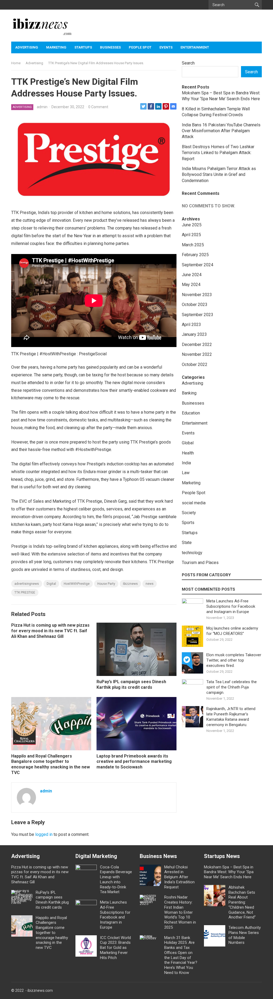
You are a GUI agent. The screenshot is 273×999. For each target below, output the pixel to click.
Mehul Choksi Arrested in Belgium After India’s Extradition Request (179, 877)
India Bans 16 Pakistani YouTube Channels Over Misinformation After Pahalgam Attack (221, 130)
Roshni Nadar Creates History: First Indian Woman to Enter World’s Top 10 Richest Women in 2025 (180, 912)
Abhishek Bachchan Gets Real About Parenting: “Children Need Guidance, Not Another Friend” (242, 902)
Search (188, 63)
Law (186, 472)
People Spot (140, 47)
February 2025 (195, 254)
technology (192, 552)
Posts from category (206, 575)
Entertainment (194, 47)
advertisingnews (26, 584)
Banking (189, 393)
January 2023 (194, 334)
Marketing (56, 47)
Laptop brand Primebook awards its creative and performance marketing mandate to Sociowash (134, 762)
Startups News (222, 856)
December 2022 (197, 344)
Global (188, 442)
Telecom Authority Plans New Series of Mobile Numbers (244, 935)
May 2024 (191, 284)
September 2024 (197, 264)
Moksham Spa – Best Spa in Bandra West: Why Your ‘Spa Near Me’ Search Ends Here (229, 872)
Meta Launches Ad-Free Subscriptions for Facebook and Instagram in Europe (230, 606)
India (186, 462)
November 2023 (197, 294)
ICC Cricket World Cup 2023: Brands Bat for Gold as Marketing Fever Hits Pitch (115, 947)
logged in (44, 834)
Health (188, 453)
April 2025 (191, 234)
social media (194, 502)
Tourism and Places (200, 562)
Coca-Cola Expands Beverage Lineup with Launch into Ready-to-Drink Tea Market (116, 880)
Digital (51, 584)
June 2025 (192, 224)
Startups (83, 47)
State (187, 542)
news (150, 584)
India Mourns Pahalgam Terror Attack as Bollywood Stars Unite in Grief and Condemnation (219, 174)
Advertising (26, 47)
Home (16, 63)
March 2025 (193, 244)
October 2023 (194, 304)
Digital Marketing (96, 856)
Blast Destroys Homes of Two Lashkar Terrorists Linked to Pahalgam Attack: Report (218, 152)
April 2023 (191, 324)
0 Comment (98, 107)
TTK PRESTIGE (24, 592)
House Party (106, 584)
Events (165, 47)
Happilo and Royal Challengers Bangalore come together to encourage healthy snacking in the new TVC (50, 764)
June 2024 (192, 274)
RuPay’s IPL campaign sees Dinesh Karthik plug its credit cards (131, 684)
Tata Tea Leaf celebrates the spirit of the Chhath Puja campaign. (231, 687)
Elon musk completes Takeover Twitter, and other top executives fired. (233, 660)
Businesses (110, 47)
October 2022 (194, 364)
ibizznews (130, 584)
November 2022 (197, 354)
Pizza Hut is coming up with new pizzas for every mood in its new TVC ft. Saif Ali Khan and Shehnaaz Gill (50, 631)
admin (42, 107)
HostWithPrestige (77, 584)
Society (189, 512)
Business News (158, 856)
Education (191, 413)
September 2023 (197, 314)
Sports (188, 522)
